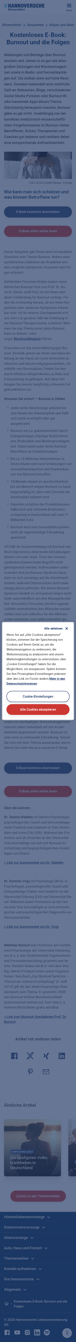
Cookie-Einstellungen (38, 696)
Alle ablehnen (53, 628)
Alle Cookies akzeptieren (38, 709)
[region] (38, 671)
